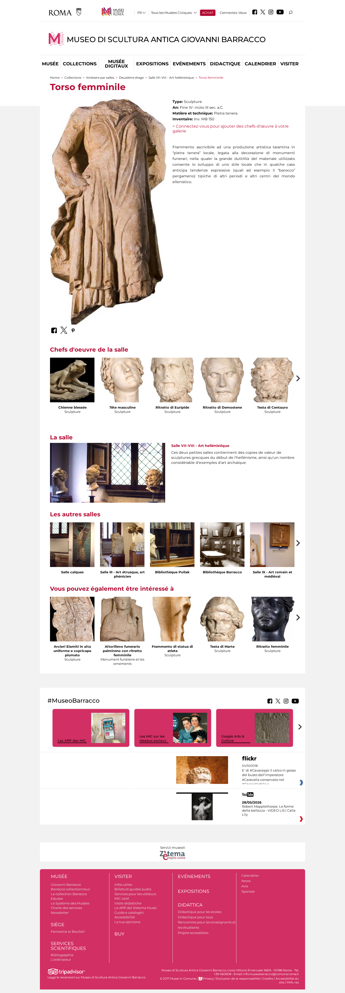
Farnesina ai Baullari (68, 931)
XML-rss (293, 982)
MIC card (121, 898)
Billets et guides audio (132, 889)
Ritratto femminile (272, 646)
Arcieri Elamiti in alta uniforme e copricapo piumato (72, 650)
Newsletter (60, 913)
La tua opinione (127, 922)
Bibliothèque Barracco (222, 572)
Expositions (152, 64)
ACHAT (207, 13)
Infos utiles (123, 885)
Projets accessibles (193, 933)
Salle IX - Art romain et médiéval (272, 574)
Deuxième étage (131, 77)
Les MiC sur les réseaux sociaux (152, 738)
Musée (50, 64)
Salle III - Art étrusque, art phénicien (122, 574)
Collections (79, 64)
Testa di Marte (222, 646)
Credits (267, 978)
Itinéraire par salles (100, 77)
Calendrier (260, 64)
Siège (57, 924)
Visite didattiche (127, 903)
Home (55, 77)
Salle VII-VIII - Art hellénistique (171, 77)
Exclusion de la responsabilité (238, 978)
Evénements (189, 64)
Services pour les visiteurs (135, 894)
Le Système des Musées (70, 903)
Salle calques (72, 572)
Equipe (57, 898)
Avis (244, 886)
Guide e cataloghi (129, 913)
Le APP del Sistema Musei (135, 908)
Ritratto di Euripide (172, 407)
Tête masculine (122, 407)
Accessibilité (124, 917)
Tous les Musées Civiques (171, 13)
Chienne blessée (72, 407)
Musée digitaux (116, 64)
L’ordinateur (61, 959)
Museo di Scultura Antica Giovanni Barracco (166, 39)
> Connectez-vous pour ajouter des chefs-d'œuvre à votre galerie (231, 128)
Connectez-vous (233, 13)
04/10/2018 (269, 775)
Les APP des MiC (72, 741)
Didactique (225, 64)
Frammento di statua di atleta (172, 648)
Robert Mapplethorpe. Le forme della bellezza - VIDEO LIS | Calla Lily (268, 810)
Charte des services (66, 908)
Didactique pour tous (195, 917)
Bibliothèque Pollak (172, 572)
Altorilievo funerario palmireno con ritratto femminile (122, 650)
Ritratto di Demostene (222, 407)
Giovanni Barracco (66, 885)
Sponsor (248, 891)
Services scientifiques (68, 946)
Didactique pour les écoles (199, 912)
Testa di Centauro (272, 407)
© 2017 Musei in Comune (178, 978)
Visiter (289, 64)
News (246, 881)
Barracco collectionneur (70, 889)
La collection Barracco (69, 894)
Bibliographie (62, 955)
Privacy (208, 978)
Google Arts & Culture (232, 738)
